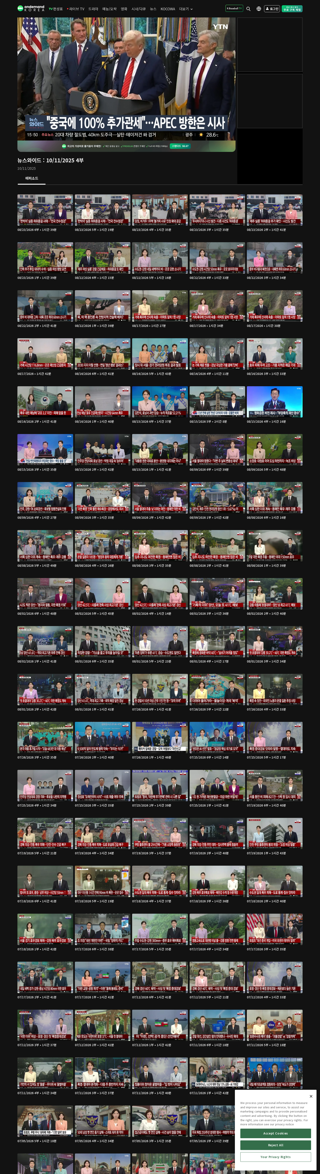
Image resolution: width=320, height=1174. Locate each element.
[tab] (31, 178)
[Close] (311, 1096)
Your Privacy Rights (276, 1157)
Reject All (275, 1145)
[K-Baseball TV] (234, 8)
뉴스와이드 (29, 160)
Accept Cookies (275, 1133)
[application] (126, 79)
